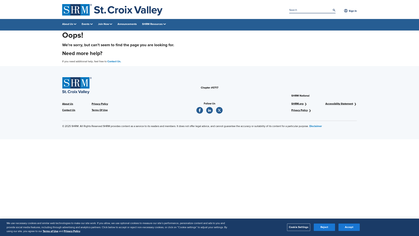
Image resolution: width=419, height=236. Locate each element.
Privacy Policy (100, 104)
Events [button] (86, 24)
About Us (67, 104)
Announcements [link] (127, 24)
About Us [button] (67, 24)
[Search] (334, 10)
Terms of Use (50, 231)
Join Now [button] (103, 24)
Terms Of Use (100, 110)
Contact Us (68, 110)
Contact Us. (114, 61)
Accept (349, 227)
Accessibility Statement (339, 103)
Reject (324, 227)
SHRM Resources (152, 24)
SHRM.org (297, 103)
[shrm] (112, 10)
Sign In (353, 11)
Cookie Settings (298, 227)
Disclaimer (315, 126)
